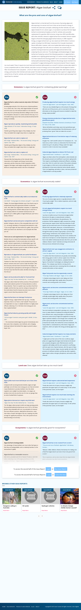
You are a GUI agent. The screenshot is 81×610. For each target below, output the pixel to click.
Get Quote (67, 2)
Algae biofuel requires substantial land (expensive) (58, 380)
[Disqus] (40, 537)
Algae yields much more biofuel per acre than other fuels (20, 381)
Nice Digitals (75, 606)
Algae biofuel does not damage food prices (18, 297)
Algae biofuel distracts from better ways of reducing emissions (59, 137)
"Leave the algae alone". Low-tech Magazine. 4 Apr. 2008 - (58, 104)
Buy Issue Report (60, 469)
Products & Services (42, 2)
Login (60, 2)
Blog (51, 2)
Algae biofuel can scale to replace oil (16, 138)
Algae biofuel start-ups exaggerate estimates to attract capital (58, 250)
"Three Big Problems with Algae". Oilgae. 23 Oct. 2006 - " (58, 292)
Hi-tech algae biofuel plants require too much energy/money (57, 209)
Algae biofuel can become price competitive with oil (20, 221)
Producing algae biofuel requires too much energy (58, 102)
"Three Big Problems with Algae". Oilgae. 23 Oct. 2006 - (57, 275)
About (56, 2)
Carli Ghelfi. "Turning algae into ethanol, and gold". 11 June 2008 (21, 201)
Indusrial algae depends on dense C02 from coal (57, 152)
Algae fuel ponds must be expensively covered (57, 273)
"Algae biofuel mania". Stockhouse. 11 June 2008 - (55, 154)
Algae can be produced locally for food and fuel (19, 277)
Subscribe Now (60, 475)
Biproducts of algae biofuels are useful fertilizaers (20, 254)
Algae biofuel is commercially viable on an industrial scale (20, 197)
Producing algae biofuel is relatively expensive (57, 196)
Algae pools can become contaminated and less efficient (57, 288)
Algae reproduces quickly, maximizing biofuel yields (20, 124)
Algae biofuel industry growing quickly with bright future (20, 314)
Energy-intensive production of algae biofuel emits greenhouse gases (58, 119)
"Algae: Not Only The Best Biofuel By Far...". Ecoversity (19, 279)
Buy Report (75, 2)
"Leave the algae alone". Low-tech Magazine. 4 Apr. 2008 (57, 253)
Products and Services (23, 606)
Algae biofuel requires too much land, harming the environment (58, 395)
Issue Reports (31, 2)
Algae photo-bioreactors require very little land (19, 400)
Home (3, 606)
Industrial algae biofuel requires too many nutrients (59, 334)
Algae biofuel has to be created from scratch (57, 443)
